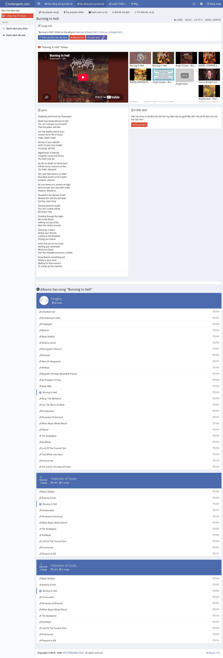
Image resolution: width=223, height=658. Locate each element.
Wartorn (130, 330)
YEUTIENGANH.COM (73, 652)
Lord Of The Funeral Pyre (130, 448)
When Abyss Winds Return (130, 423)
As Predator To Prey (130, 379)
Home (179, 19)
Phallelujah (130, 324)
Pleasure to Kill (130, 553)
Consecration (130, 410)
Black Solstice (130, 336)
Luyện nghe (97, 37)
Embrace (130, 355)
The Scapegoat (130, 435)
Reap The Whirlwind (130, 398)
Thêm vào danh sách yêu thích (54, 37)
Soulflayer (130, 441)
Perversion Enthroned (130, 417)
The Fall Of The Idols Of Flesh (130, 466)
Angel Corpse (213, 19)
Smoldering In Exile (130, 317)
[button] (38, 4)
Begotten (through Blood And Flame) (130, 373)
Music (188, 19)
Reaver (130, 429)
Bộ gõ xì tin (214, 652)
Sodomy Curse (130, 342)
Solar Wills (130, 386)
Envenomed (130, 460)
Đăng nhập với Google (16, 15)
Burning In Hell (47, 18)
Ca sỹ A (198, 19)
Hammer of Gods (86, 32)
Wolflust (130, 367)
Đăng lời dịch (78, 37)
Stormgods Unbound (130, 348)
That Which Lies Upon (130, 454)
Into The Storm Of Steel (130, 404)
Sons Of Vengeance (130, 361)
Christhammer (130, 311)
